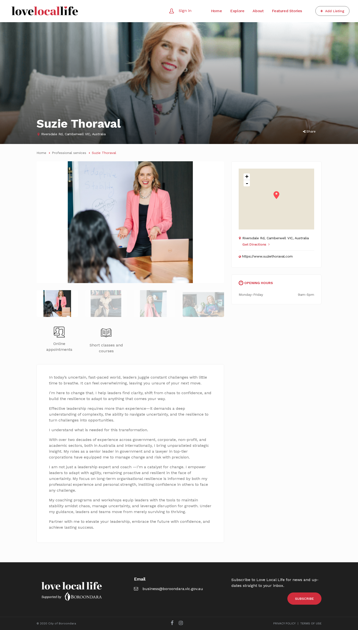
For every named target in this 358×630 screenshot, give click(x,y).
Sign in (185, 10)
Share (311, 131)
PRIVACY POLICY (284, 623)
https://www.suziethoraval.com (267, 256)
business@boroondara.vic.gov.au (172, 588)
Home (41, 153)
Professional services (69, 153)
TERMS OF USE (310, 623)
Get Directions (254, 244)
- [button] (247, 183)
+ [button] (246, 176)
